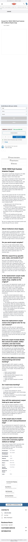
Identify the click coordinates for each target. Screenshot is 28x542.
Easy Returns (8, 486)
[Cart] (26, 4)
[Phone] (24, 4)
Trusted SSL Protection (10, 492)
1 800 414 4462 (8, 147)
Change (6, 142)
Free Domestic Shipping (11, 481)
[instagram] (7, 535)
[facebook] (2, 151)
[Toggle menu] (5, 4)
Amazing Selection (9, 495)
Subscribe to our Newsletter (14, 504)
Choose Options (14, 132)
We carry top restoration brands (10, 497)
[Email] (5, 151)
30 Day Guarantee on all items (10, 488)
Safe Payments (9, 491)
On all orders (8, 483)
